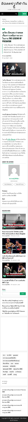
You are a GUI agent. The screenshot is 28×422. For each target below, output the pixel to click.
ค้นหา (4, 289)
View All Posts (20, 184)
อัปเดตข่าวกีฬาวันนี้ (14, 5)
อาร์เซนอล (18, 372)
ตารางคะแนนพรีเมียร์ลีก (9, 358)
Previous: (12, 193)
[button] (2, 13)
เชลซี (4, 374)
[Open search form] (16, 13)
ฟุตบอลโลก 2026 (17, 369)
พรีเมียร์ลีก (13, 366)
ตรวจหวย (4, 381)
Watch (24, 14)
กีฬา (3, 29)
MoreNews (23, 418)
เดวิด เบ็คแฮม (11, 139)
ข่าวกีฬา (9, 355)
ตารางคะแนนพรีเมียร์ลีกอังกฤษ (11, 361)
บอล (12, 363)
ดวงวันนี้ (4, 383)
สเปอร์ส (12, 372)
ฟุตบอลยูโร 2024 (7, 369)
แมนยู (15, 374)
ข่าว (4, 355)
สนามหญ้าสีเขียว (7, 56)
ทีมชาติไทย (6, 363)
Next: (12, 201)
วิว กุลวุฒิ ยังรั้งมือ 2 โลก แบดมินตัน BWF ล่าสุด (13, 281)
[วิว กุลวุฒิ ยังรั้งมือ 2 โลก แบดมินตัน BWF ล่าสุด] (14, 270)
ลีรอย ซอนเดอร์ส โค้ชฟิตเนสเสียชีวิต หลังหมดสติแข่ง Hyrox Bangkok (13, 232)
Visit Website (8, 184)
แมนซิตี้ (10, 374)
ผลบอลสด (5, 366)
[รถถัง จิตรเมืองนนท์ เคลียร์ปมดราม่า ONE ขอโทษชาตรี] (14, 246)
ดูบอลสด (15, 355)
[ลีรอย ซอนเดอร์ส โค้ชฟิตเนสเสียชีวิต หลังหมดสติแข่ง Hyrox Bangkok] (14, 221)
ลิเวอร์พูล (5, 372)
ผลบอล (17, 363)
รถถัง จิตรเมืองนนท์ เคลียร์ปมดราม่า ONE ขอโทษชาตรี (14, 257)
